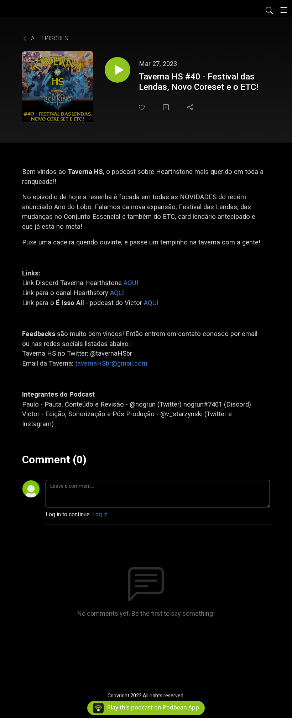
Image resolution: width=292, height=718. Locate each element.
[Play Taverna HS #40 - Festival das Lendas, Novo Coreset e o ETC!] (117, 70)
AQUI (131, 282)
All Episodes (49, 38)
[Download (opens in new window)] (166, 107)
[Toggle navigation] (284, 10)
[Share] (191, 107)
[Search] (269, 10)
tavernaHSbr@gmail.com (111, 363)
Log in (100, 514)
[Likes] (142, 107)
